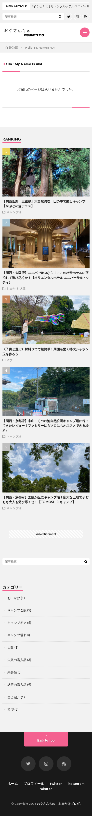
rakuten (46, 789)
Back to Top (46, 740)
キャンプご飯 (16, 610)
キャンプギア (16, 623)
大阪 (23, 288)
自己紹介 (13, 697)
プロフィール (34, 783)
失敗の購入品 (16, 660)
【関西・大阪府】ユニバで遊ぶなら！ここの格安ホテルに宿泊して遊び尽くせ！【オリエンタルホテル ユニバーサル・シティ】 (45, 277)
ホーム (13, 783)
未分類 (12, 672)
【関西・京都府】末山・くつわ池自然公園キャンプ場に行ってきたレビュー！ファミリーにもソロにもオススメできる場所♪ (45, 425)
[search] (60, 16)
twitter (56, 783)
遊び (10, 359)
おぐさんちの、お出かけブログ (58, 803)
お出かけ (12, 288)
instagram (76, 783)
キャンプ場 (14, 212)
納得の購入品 (16, 685)
